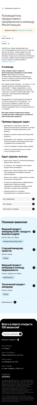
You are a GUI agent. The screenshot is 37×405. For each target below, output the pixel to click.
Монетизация (6, 38)
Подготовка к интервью (11, 209)
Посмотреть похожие (25, 30)
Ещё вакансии (7, 302)
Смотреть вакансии (10, 334)
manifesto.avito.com (8, 61)
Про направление (9, 199)
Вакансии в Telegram (9, 340)
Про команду (7, 204)
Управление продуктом (12, 8)
